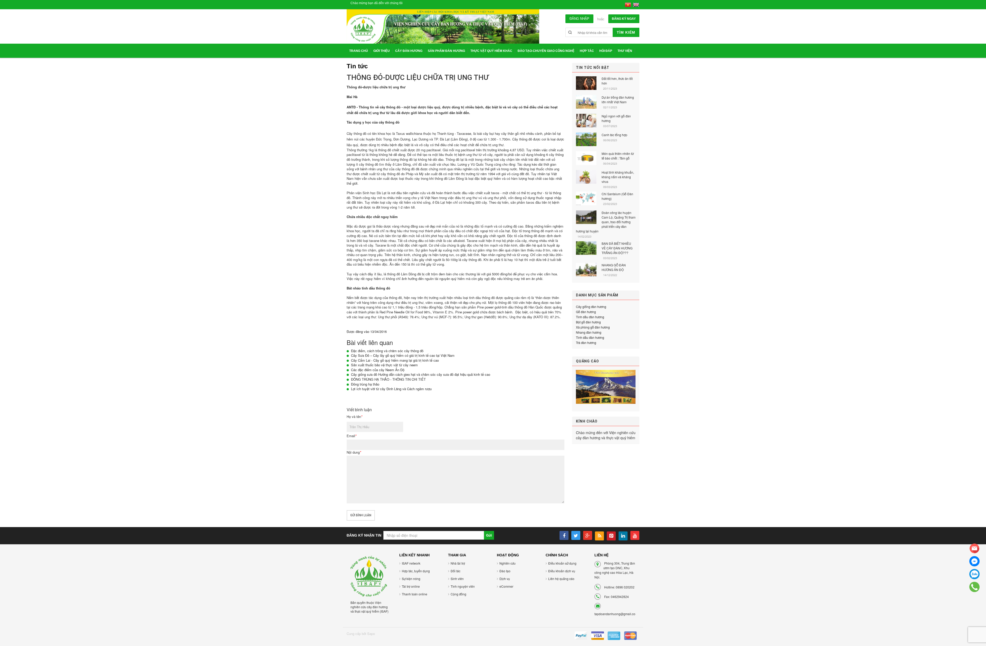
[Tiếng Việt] (628, 4)
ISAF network (411, 563)
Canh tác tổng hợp (614, 135)
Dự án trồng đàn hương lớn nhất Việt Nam (618, 99)
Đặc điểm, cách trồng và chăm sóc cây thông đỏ (387, 350)
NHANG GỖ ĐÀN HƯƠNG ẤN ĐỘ (614, 267)
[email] (974, 548)
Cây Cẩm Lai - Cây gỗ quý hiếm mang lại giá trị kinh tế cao (395, 360)
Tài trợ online (411, 586)
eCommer (506, 586)
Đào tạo (504, 571)
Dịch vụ (504, 578)
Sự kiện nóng (411, 578)
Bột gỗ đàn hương (588, 322)
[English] (636, 4)
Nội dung (354, 452)
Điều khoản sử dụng (562, 563)
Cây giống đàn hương (591, 306)
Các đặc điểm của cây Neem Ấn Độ (377, 369)
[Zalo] (974, 574)
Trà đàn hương (586, 342)
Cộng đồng (458, 594)
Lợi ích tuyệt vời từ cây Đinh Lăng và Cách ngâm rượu (391, 388)
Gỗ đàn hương (586, 312)
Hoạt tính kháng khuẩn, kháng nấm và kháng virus (618, 177)
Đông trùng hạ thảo (365, 384)
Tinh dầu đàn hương (590, 317)
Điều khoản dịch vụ (561, 571)
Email (351, 436)
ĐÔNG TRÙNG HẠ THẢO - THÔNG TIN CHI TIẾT (388, 379)
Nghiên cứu (507, 563)
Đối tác (455, 571)
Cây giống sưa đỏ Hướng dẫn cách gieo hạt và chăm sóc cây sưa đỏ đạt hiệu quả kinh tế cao (420, 374)
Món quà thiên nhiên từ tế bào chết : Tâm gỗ (618, 155)
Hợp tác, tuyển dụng (416, 571)
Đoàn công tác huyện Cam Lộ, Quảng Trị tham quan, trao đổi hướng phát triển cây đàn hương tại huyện (606, 221)
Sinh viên (457, 578)
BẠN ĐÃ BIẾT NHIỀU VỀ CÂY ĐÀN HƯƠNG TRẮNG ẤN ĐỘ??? (617, 248)
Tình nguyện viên (463, 586)
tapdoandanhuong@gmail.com (616, 614)
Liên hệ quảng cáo (561, 578)
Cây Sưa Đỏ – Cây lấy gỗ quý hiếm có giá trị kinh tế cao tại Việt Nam (402, 355)
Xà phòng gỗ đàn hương (593, 327)
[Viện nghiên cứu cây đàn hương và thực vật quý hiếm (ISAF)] (368, 575)
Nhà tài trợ (458, 563)
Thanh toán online (414, 594)
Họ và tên (354, 416)
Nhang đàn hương (588, 332)
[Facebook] (974, 561)
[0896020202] (974, 587)
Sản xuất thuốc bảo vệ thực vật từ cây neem (384, 364)
